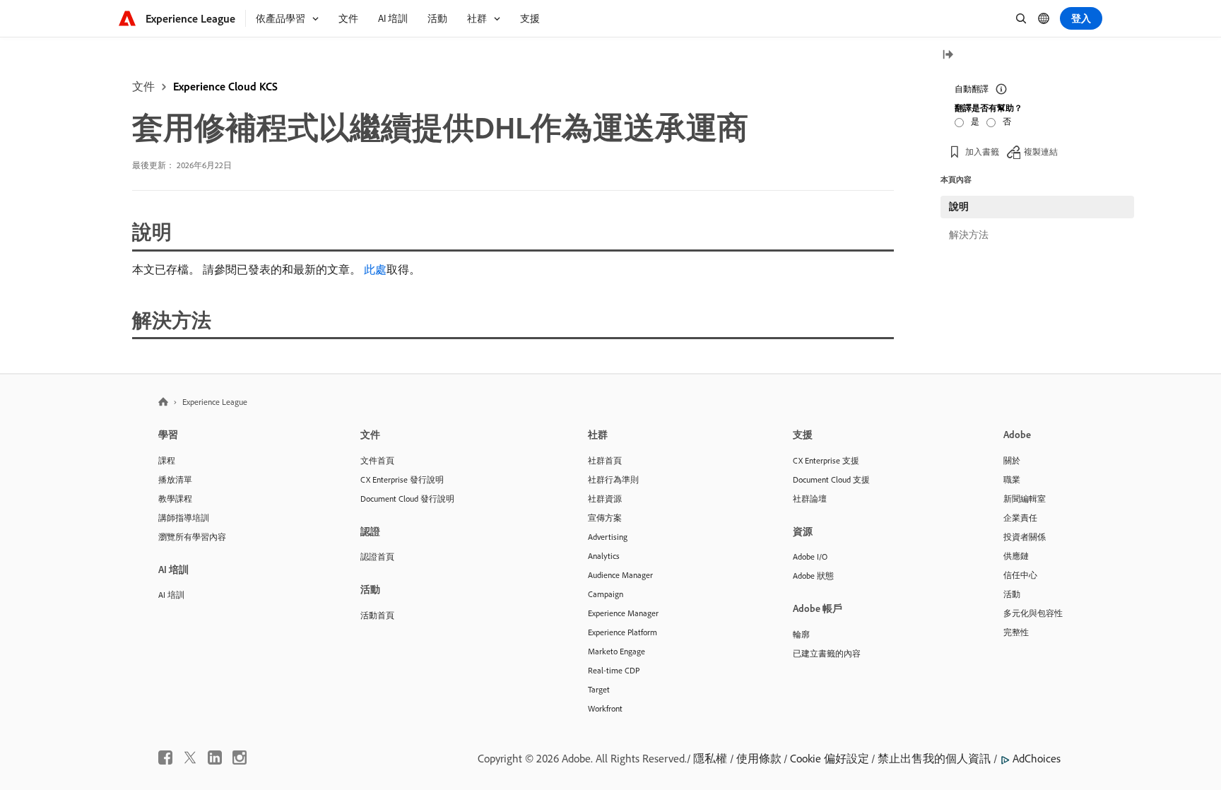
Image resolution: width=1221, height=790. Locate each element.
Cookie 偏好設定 (829, 758)
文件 (143, 86)
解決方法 (969, 234)
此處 (375, 269)
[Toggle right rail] (947, 55)
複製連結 (1041, 151)
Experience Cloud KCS (225, 86)
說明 (959, 206)
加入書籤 (982, 151)
